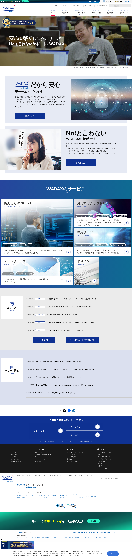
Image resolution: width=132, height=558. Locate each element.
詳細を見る (30, 116)
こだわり (65, 12)
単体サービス (39, 461)
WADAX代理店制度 (101, 6)
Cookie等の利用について (74, 475)
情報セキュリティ (40, 475)
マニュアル (88, 6)
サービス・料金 (79, 12)
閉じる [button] (113, 553)
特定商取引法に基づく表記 (24, 475)
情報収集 (77, 537)
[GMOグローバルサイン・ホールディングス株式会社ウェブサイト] (30, 487)
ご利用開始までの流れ (46, 441)
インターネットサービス (22, 537)
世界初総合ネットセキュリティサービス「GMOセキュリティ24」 (31, 495)
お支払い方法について (104, 459)
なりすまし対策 (79, 497)
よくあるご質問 (76, 6)
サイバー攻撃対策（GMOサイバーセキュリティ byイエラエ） (40, 497)
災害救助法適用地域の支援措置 (82, 340)
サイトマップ (89, 475)
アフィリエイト (16, 459)
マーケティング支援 (63, 537)
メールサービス (40, 459)
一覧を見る (44, 340)
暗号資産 (90, 537)
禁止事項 (100, 463)
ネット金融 (83, 537)
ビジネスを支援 (45, 537)
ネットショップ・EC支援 (34, 537)
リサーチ (71, 537)
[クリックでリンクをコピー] (73, 410)
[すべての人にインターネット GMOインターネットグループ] (118, 1)
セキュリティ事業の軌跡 (90, 496)
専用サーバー (39, 456)
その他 (104, 537)
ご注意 (100, 466)
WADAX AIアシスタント (74, 452)
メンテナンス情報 (72, 461)
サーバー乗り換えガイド (105, 468)
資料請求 (110, 12)
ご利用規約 (101, 461)
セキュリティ (54, 537)
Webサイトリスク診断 (63, 495)
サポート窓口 (96, 12)
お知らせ (65, 6)
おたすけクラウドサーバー (43, 454)
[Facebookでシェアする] (69, 410)
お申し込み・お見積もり (105, 452)
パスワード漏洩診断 (51, 495)
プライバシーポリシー (76, 555)
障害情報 (69, 459)
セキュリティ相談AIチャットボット (77, 494)
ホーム (53, 12)
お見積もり (75, 427)
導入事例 (14, 456)
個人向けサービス (97, 537)
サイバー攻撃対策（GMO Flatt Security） (65, 497)
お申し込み (124, 12)
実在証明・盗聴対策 (21, 497)
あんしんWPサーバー (41, 452)
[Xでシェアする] (64, 410)
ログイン (57, 6)
